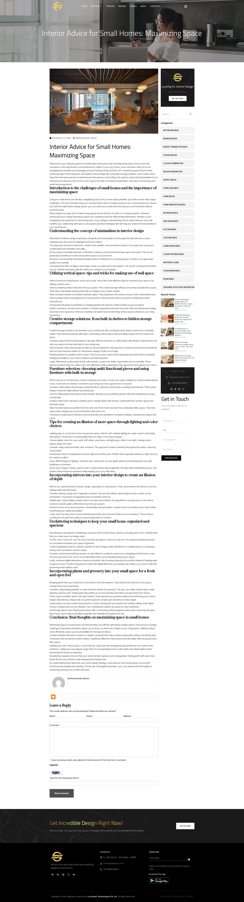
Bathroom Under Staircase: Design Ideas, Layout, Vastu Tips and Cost (184, 345)
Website (127, 716)
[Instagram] (183, 389)
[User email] (53, 697)
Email (89, 716)
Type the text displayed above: (64, 777)
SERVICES (95, 6)
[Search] (190, 114)
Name (53, 716)
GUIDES (133, 6)
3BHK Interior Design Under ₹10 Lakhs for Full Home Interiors (184, 357)
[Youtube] (73, 874)
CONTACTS (155, 6)
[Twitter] (175, 389)
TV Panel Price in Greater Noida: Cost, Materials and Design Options (183, 331)
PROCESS (110, 6)
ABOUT (143, 6)
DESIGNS (122, 6)
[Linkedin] (179, 389)
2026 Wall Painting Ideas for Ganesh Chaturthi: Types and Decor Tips (182, 318)
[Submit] (171, 859)
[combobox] (173, 114)
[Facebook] (171, 389)
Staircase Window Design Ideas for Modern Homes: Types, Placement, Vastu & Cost (183, 303)
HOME (84, 6)
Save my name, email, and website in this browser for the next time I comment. (89, 760)
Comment (55, 725)
